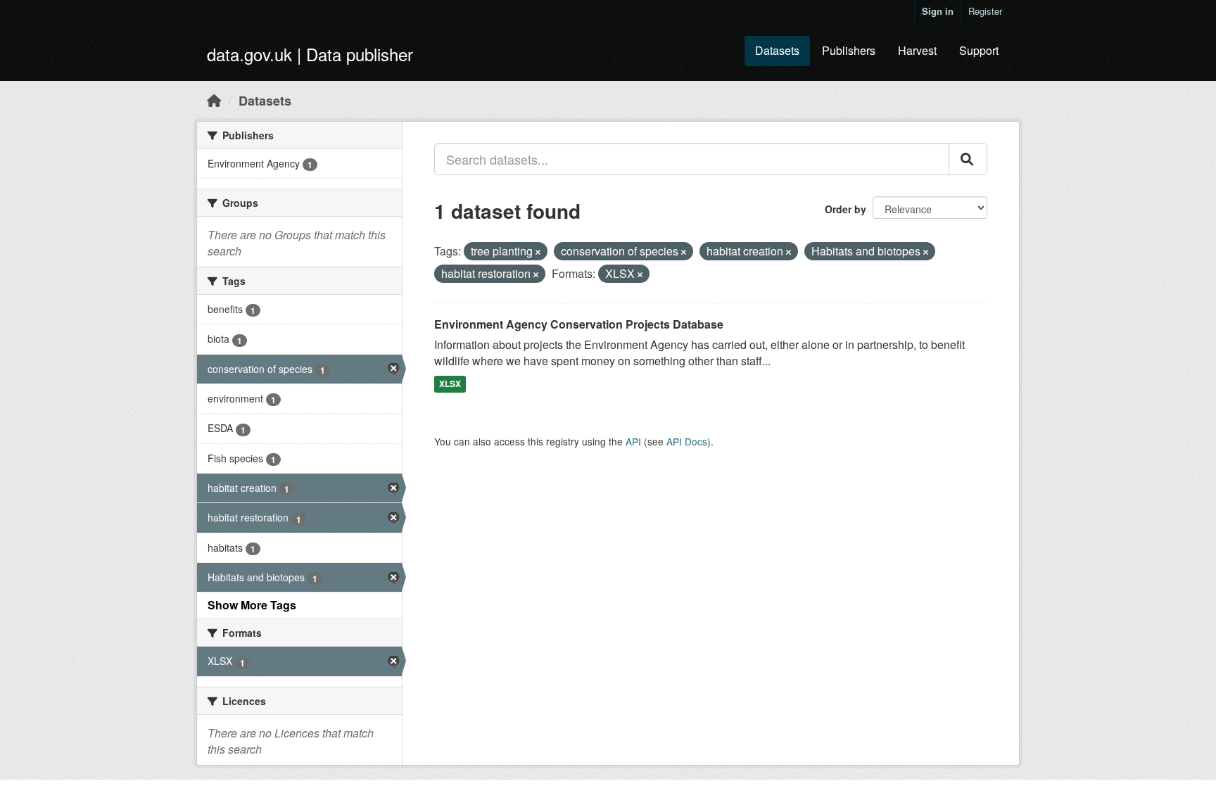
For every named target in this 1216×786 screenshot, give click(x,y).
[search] (968, 159)
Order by (845, 209)
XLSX (450, 383)
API (633, 441)
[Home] (214, 100)
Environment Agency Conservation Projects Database (578, 324)
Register (985, 11)
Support (979, 50)
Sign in (938, 11)
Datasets (777, 50)
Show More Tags (252, 605)
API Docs (686, 441)
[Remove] (538, 252)
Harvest (917, 50)
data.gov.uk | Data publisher (310, 54)
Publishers (848, 50)
